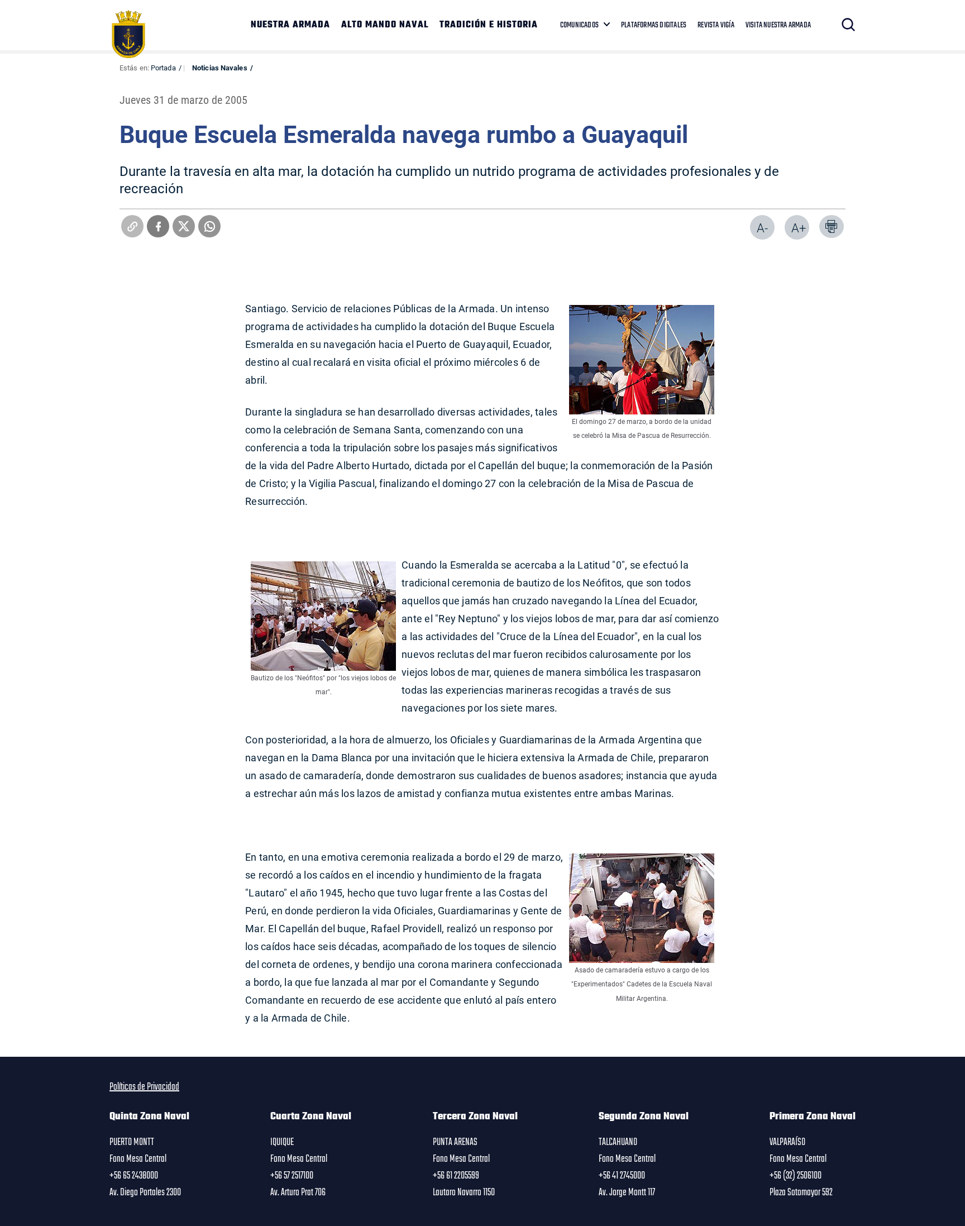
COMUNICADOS (579, 25)
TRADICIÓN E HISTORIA (488, 25)
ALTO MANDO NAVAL (384, 25)
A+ (798, 228)
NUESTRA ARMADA (290, 25)
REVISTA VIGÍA (716, 25)
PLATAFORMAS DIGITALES (653, 25)
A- (762, 228)
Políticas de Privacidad (144, 1087)
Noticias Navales (219, 68)
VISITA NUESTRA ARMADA (778, 25)
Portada (163, 68)
